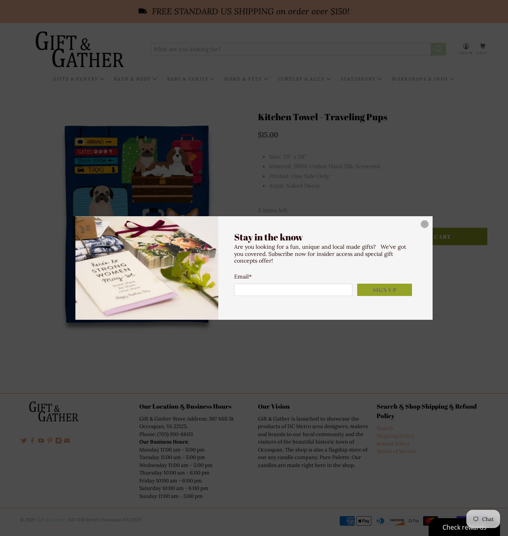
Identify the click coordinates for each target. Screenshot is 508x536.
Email (243, 276)
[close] (425, 224)
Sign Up (385, 290)
